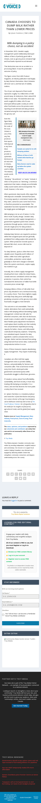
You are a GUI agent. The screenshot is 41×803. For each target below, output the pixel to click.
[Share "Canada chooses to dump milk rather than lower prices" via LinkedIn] (29, 474)
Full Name (6, 593)
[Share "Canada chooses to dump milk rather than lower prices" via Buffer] (33, 474)
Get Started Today (20, 706)
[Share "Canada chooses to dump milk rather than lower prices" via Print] (25, 478)
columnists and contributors (16, 429)
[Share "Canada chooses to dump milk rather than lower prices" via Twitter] (12, 474)
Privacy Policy (36, 797)
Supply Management (22, 416)
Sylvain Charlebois (17, 33)
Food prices (14, 418)
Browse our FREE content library (20, 552)
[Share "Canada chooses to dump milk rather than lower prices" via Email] (20, 478)
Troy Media (9, 438)
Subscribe (20, 623)
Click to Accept (25, 797)
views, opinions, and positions (17, 426)
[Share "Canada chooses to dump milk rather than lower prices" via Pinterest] (25, 474)
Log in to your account (16, 555)
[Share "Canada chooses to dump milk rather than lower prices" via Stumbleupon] (16, 478)
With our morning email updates (13, 589)
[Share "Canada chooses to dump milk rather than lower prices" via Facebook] (8, 474)
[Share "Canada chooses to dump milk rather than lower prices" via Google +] (16, 474)
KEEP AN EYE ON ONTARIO (27, 172)
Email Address (7, 602)
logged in (14, 501)
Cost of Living (23, 418)
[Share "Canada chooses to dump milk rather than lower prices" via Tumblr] (20, 474)
